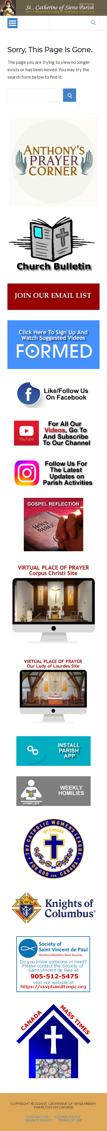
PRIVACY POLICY (38, 1120)
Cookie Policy (67, 1117)
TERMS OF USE (70, 1120)
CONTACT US (37, 1117)
